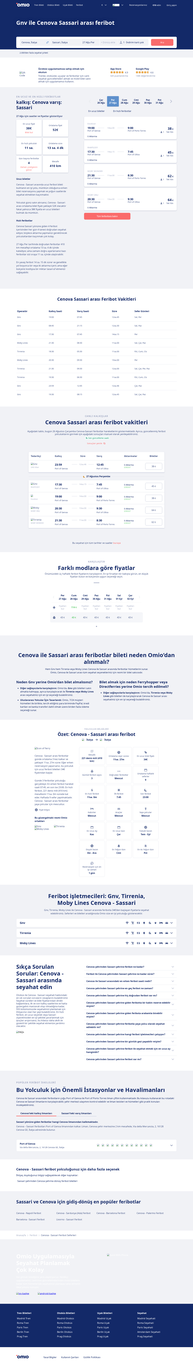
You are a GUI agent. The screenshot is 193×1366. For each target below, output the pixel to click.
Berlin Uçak (103, 1331)
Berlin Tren (23, 1331)
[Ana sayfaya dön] (25, 5)
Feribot (79, 5)
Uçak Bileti (68, 5)
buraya (117, 543)
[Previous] (53, 597)
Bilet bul (29, 132)
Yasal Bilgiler (50, 1357)
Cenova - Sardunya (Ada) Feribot (73, 1213)
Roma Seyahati (145, 1322)
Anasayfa (21, 1235)
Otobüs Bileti (53, 5)
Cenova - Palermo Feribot (150, 1213)
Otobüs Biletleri (66, 1313)
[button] (90, 42)
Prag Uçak (103, 1336)
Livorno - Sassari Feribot (69, 1219)
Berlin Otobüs (64, 1331)
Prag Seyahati (145, 1336)
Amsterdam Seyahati (148, 1331)
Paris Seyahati (145, 1327)
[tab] (96, 111)
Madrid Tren (24, 1318)
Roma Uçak (103, 1322)
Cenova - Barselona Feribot (110, 1213)
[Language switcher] (118, 5)
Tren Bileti (39, 5)
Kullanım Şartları (70, 1357)
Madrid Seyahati (146, 1318)
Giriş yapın (172, 5)
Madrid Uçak (104, 1318)
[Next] (171, 101)
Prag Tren (22, 1336)
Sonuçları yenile (94, 443)
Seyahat (142, 1313)
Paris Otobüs (64, 1327)
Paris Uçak (103, 1327)
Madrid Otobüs (65, 1318)
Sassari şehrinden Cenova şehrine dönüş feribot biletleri (47, 1181)
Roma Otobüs (64, 1322)
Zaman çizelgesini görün (28, 168)
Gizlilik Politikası (91, 1357)
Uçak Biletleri (104, 1313)
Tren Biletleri (24, 1313)
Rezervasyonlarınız (138, 5)
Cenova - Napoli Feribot (28, 1213)
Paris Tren (22, 1327)
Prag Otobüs (64, 1336)
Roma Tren (23, 1322)
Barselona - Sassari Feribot (30, 1219)
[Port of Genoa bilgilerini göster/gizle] (171, 1145)
